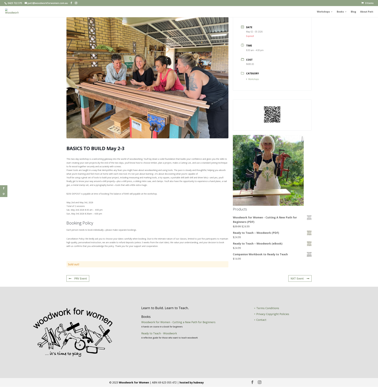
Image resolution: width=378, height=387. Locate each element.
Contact (261, 320)
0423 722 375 (14, 3)
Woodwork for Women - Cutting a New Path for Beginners (178, 322)
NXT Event (297, 278)
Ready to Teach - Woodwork (159, 333)
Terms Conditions (267, 308)
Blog (353, 12)
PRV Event (80, 278)
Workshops (323, 12)
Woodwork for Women (134, 382)
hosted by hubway (192, 382)
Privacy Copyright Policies (272, 314)
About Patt (366, 12)
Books (340, 12)
